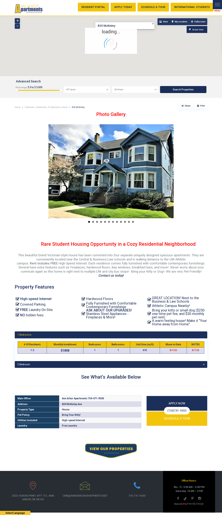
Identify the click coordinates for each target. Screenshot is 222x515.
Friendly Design (195, 503)
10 (125, 222)
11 (129, 222)
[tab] (111, 334)
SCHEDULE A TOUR (153, 7)
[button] (217, 4)
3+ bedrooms (54, 107)
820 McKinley (106, 25)
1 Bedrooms (24, 334)
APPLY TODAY (123, 7)
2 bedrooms (41, 107)
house (65, 107)
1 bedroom (29, 107)
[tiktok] (185, 498)
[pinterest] (193, 498)
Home (17, 107)
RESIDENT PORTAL (93, 7)
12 (133, 222)
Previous (43, 171)
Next (178, 171)
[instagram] (200, 498)
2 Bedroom (23, 364)
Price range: (21, 87)
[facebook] (178, 498)
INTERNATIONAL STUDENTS (192, 7)
